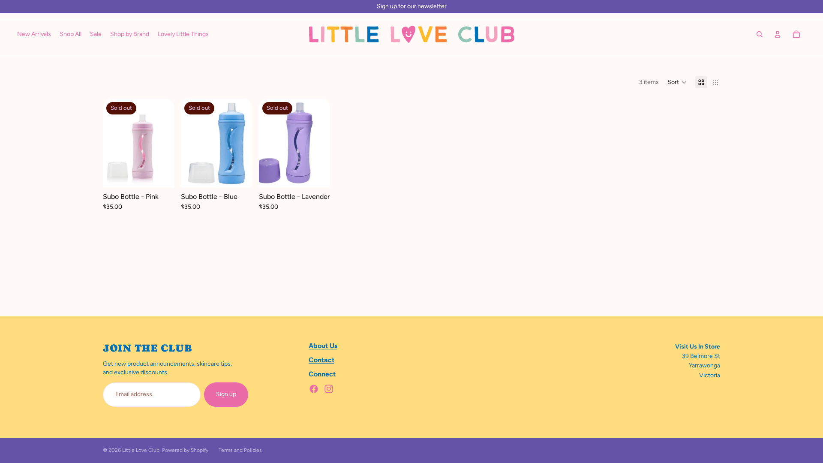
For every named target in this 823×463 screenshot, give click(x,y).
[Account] (777, 34)
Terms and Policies (240, 450)
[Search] (759, 34)
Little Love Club (140, 450)
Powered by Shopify (185, 450)
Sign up (226, 394)
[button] (677, 82)
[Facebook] (314, 389)
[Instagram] (329, 389)
